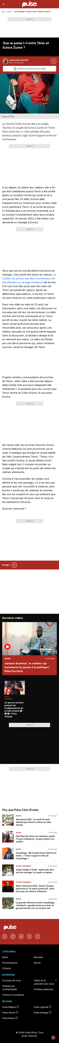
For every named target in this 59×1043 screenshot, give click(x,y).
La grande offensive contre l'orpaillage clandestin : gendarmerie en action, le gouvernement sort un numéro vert (35, 905)
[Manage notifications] (53, 1037)
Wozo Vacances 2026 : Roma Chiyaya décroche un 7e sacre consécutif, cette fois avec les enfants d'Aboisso (35, 889)
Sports (37, 962)
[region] (29, 700)
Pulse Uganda (41, 1007)
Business (38, 957)
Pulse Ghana (8, 1012)
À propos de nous (11, 980)
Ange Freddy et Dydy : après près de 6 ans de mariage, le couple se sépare (35, 871)
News (9, 12)
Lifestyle (6, 968)
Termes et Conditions (13, 994)
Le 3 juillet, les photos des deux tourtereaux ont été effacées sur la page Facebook (29, 278)
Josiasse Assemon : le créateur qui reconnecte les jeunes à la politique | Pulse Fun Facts (26, 667)
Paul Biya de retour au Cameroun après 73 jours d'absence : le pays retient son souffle (35, 839)
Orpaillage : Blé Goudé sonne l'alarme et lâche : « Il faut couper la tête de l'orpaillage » (36, 856)
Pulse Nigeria (9, 1007)
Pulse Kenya (8, 1018)
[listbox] (30, 700)
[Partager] (53, 61)
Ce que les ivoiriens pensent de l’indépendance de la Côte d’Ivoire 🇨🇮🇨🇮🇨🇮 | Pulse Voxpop (13, 709)
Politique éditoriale (43, 989)
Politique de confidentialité (9, 988)
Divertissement (23, 866)
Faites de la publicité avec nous (44, 982)
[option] (14, 701)
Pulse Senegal (41, 1012)
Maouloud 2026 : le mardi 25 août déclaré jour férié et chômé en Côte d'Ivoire (33, 822)
